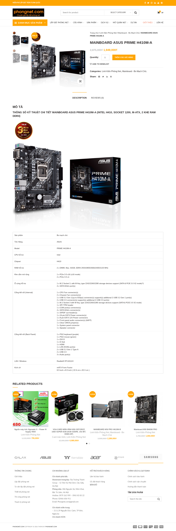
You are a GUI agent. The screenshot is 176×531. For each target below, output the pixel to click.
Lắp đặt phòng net (22, 482)
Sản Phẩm (91, 23)
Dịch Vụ (104, 23)
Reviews (97, 98)
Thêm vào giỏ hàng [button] (45, 403)
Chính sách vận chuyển (137, 482)
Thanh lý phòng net (22, 502)
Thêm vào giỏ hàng (124, 57)
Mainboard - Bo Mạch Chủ (129, 33)
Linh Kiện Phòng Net (108, 33)
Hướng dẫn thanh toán (137, 487)
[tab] (79, 96)
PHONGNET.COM (18, 526)
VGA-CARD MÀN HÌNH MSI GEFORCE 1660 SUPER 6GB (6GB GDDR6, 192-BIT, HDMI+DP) (69, 431)
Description (79, 98)
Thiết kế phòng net (22, 492)
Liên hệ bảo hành (97, 477)
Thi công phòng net (22, 497)
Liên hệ (160, 23)
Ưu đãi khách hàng (97, 482)
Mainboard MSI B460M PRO (145, 429)
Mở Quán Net (119, 23)
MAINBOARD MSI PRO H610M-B (107, 429)
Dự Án (134, 23)
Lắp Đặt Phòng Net (59, 23)
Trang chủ (94, 33)
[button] (80, 81)
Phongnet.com (51, 526)
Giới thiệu (148, 23)
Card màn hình (59, 437)
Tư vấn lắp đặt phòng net (25, 487)
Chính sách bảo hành (136, 477)
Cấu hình (77, 23)
